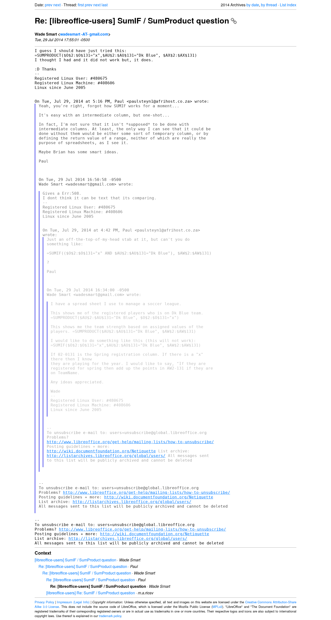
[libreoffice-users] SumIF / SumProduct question (75, 560)
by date (252, 5)
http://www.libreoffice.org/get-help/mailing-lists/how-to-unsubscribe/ (130, 442)
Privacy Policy (44, 602)
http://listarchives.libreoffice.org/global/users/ (106, 455)
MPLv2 (217, 606)
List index (288, 5)
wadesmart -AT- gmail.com (84, 34)
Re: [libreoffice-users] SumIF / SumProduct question (132, 20)
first (81, 5)
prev (48, 5)
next (57, 5)
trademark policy (110, 615)
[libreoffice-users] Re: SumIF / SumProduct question (90, 593)
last (105, 5)
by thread (269, 5)
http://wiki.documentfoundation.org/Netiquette (101, 451)
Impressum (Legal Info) (73, 602)
